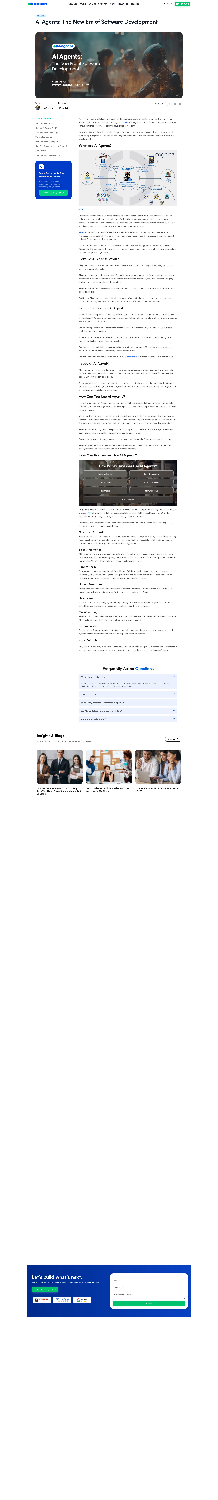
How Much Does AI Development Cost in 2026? (157, 789)
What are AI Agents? (44, 123)
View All (171, 739)
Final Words (40, 150)
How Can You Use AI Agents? (47, 141)
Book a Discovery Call (51, 193)
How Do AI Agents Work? (46, 128)
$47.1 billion (128, 122)
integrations (132, 356)
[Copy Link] (160, 104)
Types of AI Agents (43, 137)
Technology (41, 15)
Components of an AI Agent (47, 132)
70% (89, 513)
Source (82, 209)
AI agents (83, 232)
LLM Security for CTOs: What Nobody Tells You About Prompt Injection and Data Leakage (59, 791)
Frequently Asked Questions (47, 155)
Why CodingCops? (98, 4)
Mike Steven (47, 107)
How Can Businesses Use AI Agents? (51, 146)
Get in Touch (182, 4)
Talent (83, 4)
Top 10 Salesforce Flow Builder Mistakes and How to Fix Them (107, 789)
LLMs (94, 416)
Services (73, 4)
